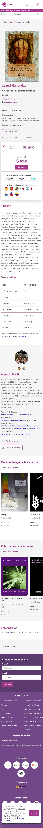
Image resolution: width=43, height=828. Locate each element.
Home (6, 22)
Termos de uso (6, 721)
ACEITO (34, 813)
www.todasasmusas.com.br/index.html (27, 429)
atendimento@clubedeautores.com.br (14, 336)
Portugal (9, 10)
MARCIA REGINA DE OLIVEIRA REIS (12, 605)
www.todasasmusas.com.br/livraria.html (16, 434)
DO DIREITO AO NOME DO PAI (12, 599)
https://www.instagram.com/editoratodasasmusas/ (20, 426)
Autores (4, 705)
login (8, 632)
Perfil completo (12, 441)
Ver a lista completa (11, 467)
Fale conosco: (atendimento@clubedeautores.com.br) (21, 745)
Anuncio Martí (11, 102)
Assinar (8, 685)
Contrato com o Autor (9, 726)
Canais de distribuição (32, 721)
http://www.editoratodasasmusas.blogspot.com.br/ (20, 420)
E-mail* (5, 673)
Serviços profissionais (32, 709)
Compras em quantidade (33, 717)
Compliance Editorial (32, 705)
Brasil (3, 10)
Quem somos (6, 713)
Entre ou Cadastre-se (30, 5)
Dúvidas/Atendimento (9, 701)
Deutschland (25, 10)
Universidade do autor (32, 713)
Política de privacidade (32, 701)
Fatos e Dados (6, 717)
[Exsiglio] (14, 492)
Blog (2, 709)
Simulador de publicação (33, 728)
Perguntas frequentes (9, 741)
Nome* (5, 664)
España (17, 10)
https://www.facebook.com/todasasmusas (16, 415)
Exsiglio (4, 514)
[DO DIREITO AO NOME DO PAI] (14, 576)
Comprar (21, 167)
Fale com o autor (13, 448)
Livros (12, 22)
